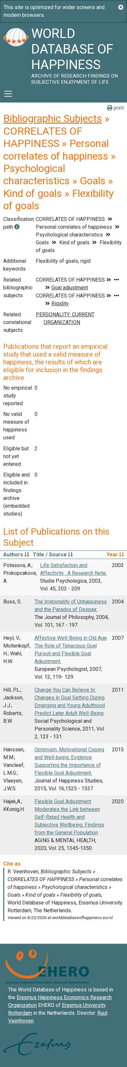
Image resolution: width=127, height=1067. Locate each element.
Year (112, 555)
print (118, 108)
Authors (13, 555)
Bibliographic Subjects (52, 118)
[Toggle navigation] (8, 94)
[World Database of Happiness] (15, 54)
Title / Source (50, 555)
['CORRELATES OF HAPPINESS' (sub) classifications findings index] (17, 227)
